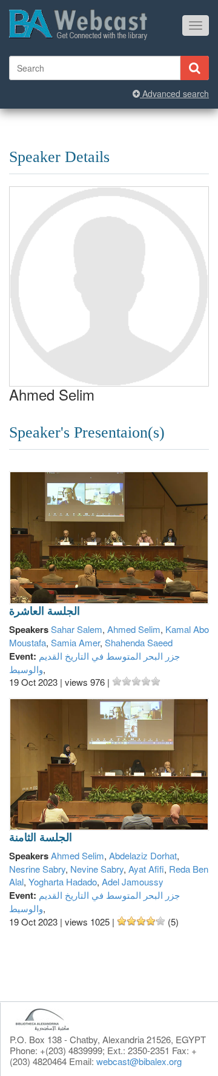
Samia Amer (75, 642)
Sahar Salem (76, 629)
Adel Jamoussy (133, 881)
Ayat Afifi (146, 868)
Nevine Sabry (97, 868)
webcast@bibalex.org (139, 1061)
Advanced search (174, 93)
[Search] (194, 68)
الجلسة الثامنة (40, 837)
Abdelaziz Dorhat (143, 855)
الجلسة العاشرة (44, 611)
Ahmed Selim (133, 629)
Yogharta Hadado (62, 881)
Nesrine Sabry (37, 868)
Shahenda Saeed (139, 642)
